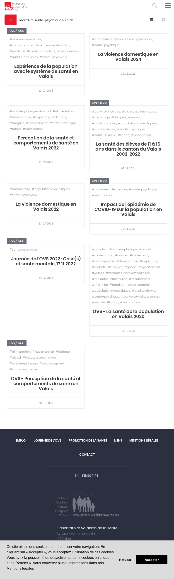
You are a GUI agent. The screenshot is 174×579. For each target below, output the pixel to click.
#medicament (68, 51)
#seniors (153, 296)
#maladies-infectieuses (109, 189)
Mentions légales (20, 568)
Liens (118, 440)
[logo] (16, 6)
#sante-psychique (53, 57)
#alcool (45, 111)
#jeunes (134, 117)
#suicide (98, 302)
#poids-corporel (104, 123)
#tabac (15, 129)
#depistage (42, 117)
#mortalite (100, 284)
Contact (87, 454)
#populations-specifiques (133, 39)
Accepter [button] (152, 560)
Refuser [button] (125, 560)
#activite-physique (24, 111)
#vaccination (33, 129)
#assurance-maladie (25, 39)
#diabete (59, 117)
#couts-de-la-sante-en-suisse (32, 45)
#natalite (116, 284)
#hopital (62, 45)
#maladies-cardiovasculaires (128, 273)
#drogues (17, 123)
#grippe (130, 267)
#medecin (17, 51)
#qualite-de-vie (103, 129)
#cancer (121, 255)
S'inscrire (90, 475)
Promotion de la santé (88, 440)
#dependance (20, 117)
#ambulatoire (102, 39)
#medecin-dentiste (41, 51)
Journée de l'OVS (47, 440)
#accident (100, 249)
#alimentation (63, 111)
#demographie (103, 261)
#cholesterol (139, 255)
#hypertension (149, 267)
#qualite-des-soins (24, 57)
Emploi (21, 440)
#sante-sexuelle (104, 135)
